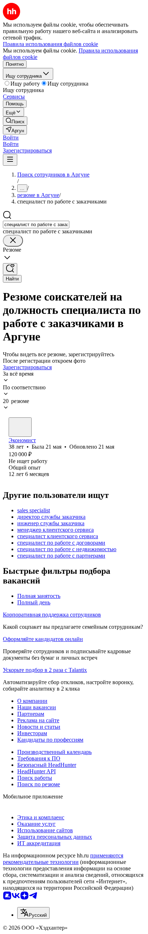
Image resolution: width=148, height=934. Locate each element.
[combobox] (36, 224)
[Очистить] (13, 241)
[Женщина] (20, 427)
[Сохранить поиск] (10, 269)
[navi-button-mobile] (10, 160)
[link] (15, 120)
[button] (11, 137)
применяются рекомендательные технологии (63, 858)
